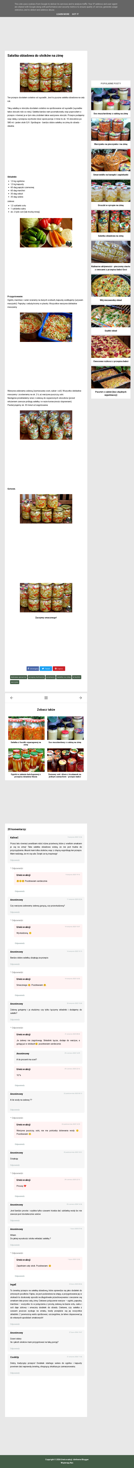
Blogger (85, 1459)
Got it (75, 14)
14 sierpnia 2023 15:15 (74, 951)
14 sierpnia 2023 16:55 (72, 978)
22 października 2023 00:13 (73, 1093)
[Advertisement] (67, 28)
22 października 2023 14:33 (71, 1124)
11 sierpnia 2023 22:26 (74, 899)
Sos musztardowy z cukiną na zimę (65, 742)
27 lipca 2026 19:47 (75, 1332)
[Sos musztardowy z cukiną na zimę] (65, 728)
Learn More (62, 14)
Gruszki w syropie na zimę (111, 205)
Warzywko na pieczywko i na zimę (110, 144)
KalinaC (14, 837)
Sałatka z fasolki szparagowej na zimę (26, 743)
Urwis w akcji (23, 875)
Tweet (47, 669)
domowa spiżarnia (18, 677)
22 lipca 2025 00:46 (75, 1284)
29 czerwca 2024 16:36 (74, 1204)
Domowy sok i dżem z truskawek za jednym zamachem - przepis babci (64, 775)
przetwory (50, 677)
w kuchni (76, 677)
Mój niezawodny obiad (111, 300)
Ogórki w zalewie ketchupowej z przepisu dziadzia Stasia (26, 775)
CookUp (14, 1357)
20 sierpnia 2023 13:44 (74, 1003)
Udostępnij (34, 669)
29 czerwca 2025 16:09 (72, 1053)
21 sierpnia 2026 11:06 (74, 1357)
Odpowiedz (15, 860)
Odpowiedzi (17, 868)
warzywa (14, 682)
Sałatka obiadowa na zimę (111, 236)
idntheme (77, 1459)
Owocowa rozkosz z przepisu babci (110, 361)
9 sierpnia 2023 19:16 (73, 874)
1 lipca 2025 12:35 (74, 1259)
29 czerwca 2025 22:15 (72, 1069)
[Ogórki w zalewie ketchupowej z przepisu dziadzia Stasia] (26, 760)
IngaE (13, 1284)
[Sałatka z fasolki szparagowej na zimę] (26, 728)
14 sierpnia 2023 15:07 (72, 926)
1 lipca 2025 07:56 (76, 1229)
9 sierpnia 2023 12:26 (75, 837)
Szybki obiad (111, 331)
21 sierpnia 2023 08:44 (72, 1034)
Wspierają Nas (67, 1463)
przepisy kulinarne (36, 677)
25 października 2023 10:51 (73, 1152)
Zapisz (60, 669)
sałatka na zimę (64, 677)
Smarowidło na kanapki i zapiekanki (110, 175)
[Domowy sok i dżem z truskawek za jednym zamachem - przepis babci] (65, 760)
